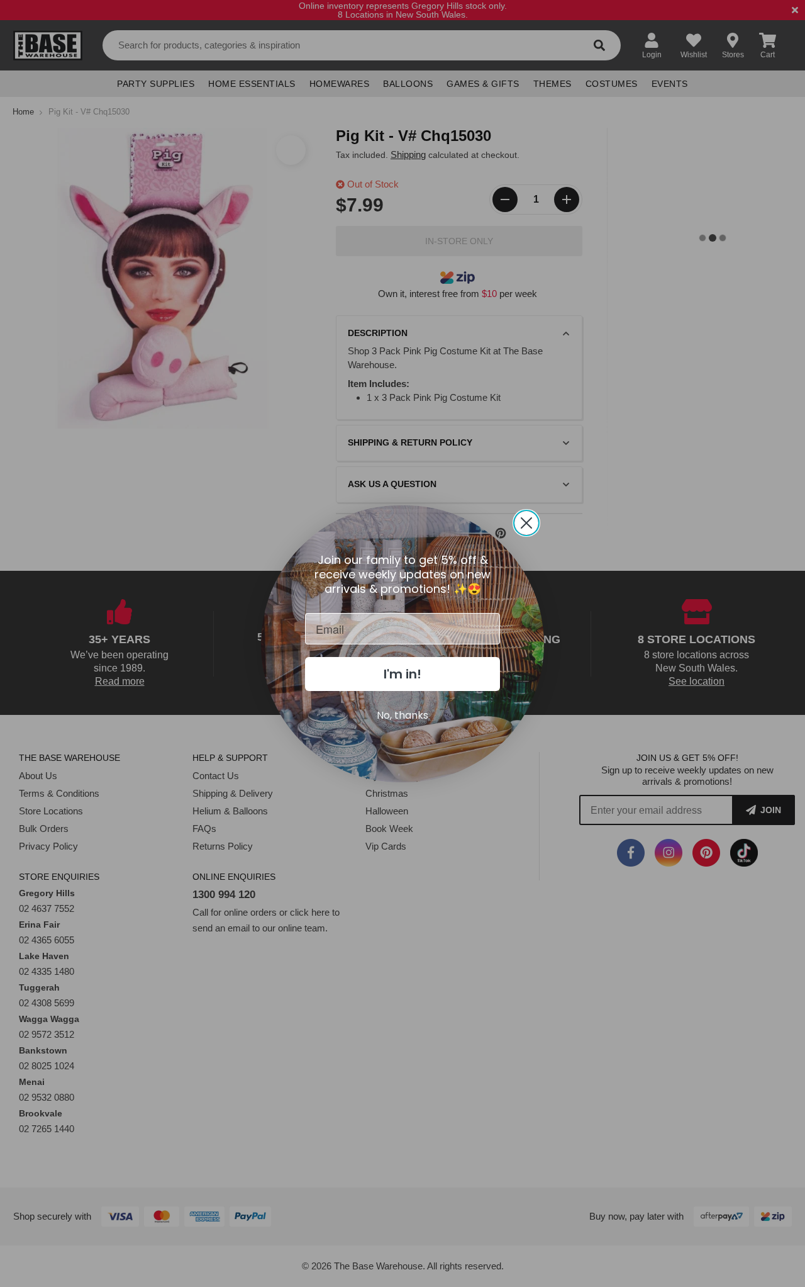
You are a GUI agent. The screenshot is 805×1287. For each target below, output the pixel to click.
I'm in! (402, 674)
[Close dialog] (526, 523)
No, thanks (402, 715)
